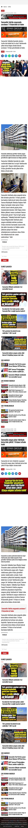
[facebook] (2, 56)
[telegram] (12, 56)
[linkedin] (16, 56)
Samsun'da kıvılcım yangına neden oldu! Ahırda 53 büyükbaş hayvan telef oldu (13, 354)
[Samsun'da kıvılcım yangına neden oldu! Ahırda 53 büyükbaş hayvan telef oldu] (14, 343)
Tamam (22, 826)
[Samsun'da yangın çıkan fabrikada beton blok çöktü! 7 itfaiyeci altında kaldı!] (14, 486)
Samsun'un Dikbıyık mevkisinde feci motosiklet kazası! (12, 288)
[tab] (4, 242)
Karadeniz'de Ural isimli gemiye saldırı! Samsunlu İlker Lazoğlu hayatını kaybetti (13, 310)
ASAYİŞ (9, 6)
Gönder (5, 260)
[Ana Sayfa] (1, 6)
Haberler (5, 6)
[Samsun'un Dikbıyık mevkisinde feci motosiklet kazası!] (14, 277)
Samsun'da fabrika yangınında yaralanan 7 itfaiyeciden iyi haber (13, 621)
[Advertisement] (14, 100)
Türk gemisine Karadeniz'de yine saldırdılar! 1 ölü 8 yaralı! (11, 332)
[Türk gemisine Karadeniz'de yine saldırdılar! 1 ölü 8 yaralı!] (14, 321)
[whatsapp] (9, 56)
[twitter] (6, 56)
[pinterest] (19, 56)
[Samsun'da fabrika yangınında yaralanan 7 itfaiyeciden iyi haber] (14, 68)
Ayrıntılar (17, 826)
